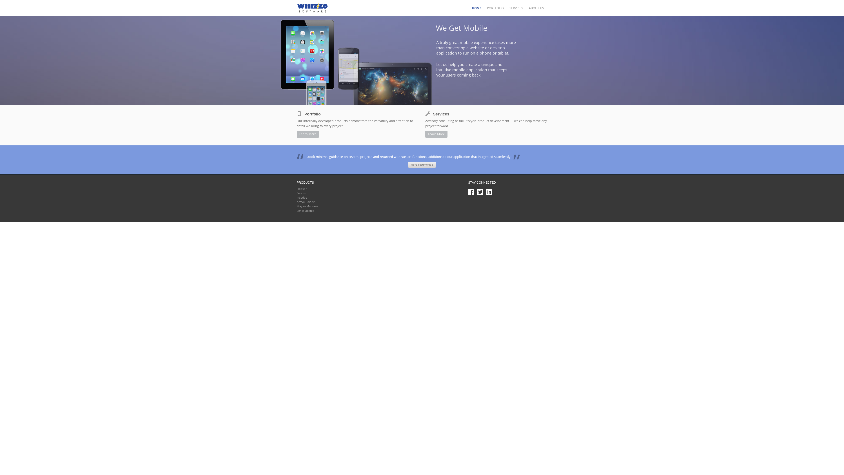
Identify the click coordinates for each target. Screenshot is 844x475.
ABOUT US (536, 8)
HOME (476, 8)
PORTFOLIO (495, 8)
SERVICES (516, 8)
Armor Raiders (306, 202)
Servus (301, 193)
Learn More (307, 134)
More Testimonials (422, 164)
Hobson (302, 189)
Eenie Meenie (305, 211)
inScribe (302, 197)
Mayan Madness (307, 206)
